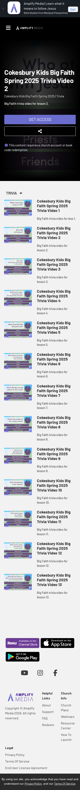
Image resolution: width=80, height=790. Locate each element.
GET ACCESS (40, 119)
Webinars (67, 716)
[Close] (3, 8)
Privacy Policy (14, 755)
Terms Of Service (17, 761)
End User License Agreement (26, 768)
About (46, 705)
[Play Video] (18, 208)
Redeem (48, 725)
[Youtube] (25, 672)
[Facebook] (55, 672)
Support (48, 712)
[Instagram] (40, 672)
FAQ (45, 718)
